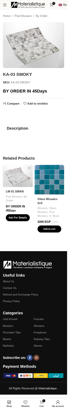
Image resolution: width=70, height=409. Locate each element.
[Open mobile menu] (5, 5)
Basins (7, 339)
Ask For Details (18, 217)
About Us (8, 281)
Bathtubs (8, 345)
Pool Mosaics (23, 15)
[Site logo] (28, 4)
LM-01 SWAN (15, 191)
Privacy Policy (11, 301)
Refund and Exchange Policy (20, 294)
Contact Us (10, 287)
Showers (39, 325)
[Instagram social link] (36, 358)
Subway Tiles (42, 339)
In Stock (54, 215)
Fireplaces (40, 332)
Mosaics (43, 208)
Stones (38, 345)
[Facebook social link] (30, 358)
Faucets (39, 319)
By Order (41, 15)
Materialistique (48, 388)
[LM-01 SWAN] (18, 176)
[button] (49, 228)
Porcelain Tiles (12, 332)
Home (7, 15)
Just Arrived (10, 319)
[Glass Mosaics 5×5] (49, 180)
